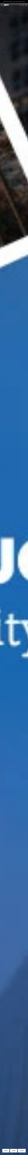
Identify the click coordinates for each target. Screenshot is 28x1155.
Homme (13, 1150)
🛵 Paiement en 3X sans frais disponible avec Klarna (14, 1)
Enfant (22, 1150)
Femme (6, 1150)
